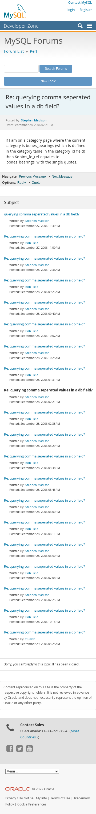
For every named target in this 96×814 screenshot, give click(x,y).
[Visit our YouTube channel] (29, 750)
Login (71, 9)
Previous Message (32, 176)
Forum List (14, 51)
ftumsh (30, 639)
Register (86, 9)
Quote (36, 183)
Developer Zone (21, 26)
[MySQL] (15, 11)
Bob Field (31, 243)
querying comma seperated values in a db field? (41, 214)
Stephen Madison (37, 221)
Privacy (10, 798)
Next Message (62, 176)
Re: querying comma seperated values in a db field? (44, 236)
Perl (33, 51)
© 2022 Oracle (43, 789)
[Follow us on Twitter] (19, 750)
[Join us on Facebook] (9, 750)
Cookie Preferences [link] (31, 804)
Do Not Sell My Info (33, 798)
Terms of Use (60, 798)
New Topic (48, 81)
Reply (21, 183)
